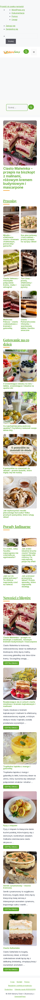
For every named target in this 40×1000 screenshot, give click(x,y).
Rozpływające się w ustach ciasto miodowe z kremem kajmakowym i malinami (19, 704)
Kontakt (19, 982)
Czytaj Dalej (11, 663)
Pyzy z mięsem (10, 825)
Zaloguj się (10, 26)
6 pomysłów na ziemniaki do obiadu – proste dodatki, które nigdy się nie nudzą (17, 470)
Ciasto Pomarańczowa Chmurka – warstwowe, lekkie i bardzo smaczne (28, 325)
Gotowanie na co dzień (16, 341)
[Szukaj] (31, 107)
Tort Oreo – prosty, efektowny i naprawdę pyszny (26, 282)
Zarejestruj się (12, 29)
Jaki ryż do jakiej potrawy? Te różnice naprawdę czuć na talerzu (10, 580)
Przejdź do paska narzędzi (12, 6)
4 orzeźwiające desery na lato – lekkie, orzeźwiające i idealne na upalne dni (18, 386)
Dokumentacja (18, 13)
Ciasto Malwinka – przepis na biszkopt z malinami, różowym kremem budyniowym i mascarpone (19, 177)
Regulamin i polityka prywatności (20, 986)
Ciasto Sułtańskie (11, 948)
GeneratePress (20, 996)
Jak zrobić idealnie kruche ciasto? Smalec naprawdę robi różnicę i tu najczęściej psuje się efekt (29, 555)
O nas (12, 982)
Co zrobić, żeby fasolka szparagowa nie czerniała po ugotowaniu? (10, 553)
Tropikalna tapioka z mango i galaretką (16, 767)
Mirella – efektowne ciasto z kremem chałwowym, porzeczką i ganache (11, 240)
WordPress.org (18, 10)
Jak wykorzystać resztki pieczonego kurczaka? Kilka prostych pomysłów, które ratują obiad (18, 513)
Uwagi (14, 19)
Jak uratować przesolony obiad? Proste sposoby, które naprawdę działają (29, 581)
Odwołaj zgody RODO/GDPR (25, 989)
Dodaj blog (8, 989)
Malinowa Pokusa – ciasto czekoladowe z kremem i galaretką (10, 324)
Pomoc (15, 16)
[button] (26, 52)
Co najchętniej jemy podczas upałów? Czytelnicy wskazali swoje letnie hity (20, 428)
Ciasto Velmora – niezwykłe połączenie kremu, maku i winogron (11, 282)
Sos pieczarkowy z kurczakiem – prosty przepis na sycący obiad (29, 238)
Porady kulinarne (17, 526)
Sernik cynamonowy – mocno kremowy (17, 887)
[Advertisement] (20, 79)
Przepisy (10, 200)
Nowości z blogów (17, 597)
